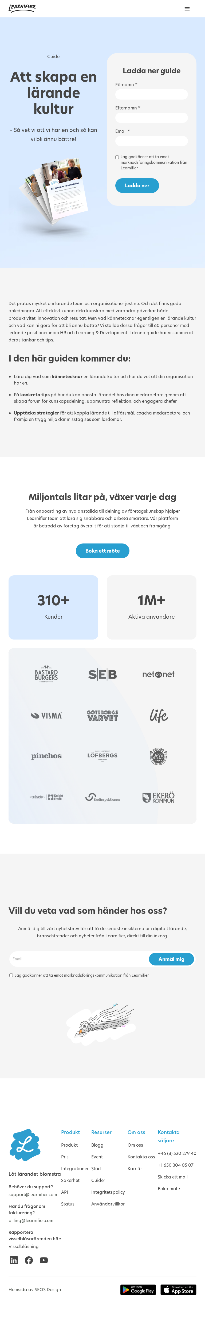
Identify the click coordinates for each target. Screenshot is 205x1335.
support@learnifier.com (33, 1195)
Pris (65, 1157)
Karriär (135, 1169)
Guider (98, 1180)
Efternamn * (127, 108)
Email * (122, 131)
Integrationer (75, 1169)
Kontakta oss (141, 1157)
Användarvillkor (108, 1204)
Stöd (96, 1169)
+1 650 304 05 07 (176, 1165)
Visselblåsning (24, 1246)
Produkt (69, 1145)
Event (97, 1157)
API (64, 1192)
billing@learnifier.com (31, 1221)
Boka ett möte (102, 550)
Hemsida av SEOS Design (35, 1290)
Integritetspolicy (108, 1192)
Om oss (135, 1145)
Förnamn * (126, 85)
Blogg (97, 1145)
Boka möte (169, 1189)
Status (67, 1204)
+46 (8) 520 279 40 (177, 1153)
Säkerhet (70, 1180)
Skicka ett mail (173, 1177)
